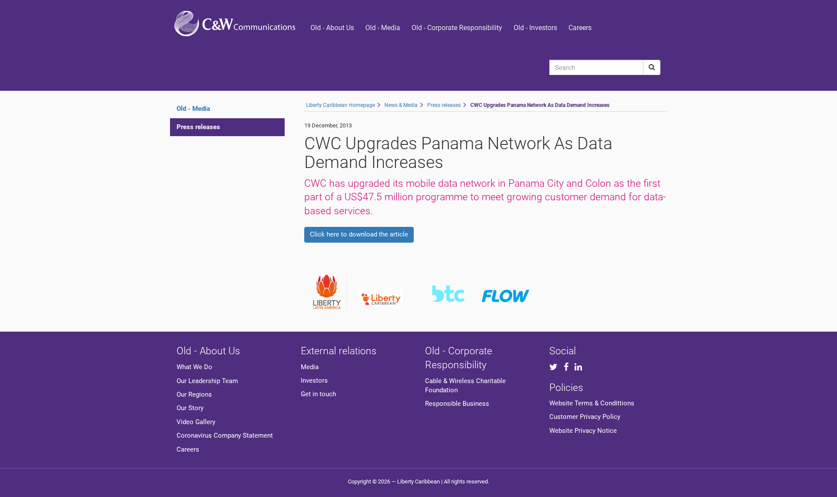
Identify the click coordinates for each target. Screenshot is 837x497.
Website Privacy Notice (583, 431)
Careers (580, 28)
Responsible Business (457, 404)
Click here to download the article (359, 234)
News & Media (401, 105)
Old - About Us (332, 28)
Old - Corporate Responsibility (457, 28)
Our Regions (194, 394)
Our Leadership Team (207, 381)
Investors (314, 380)
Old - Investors (535, 28)
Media (310, 367)
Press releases (198, 127)
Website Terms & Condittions (591, 403)
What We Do (194, 367)
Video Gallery (196, 422)
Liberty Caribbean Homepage (340, 105)
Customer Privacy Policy (584, 417)
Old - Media (382, 28)
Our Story (190, 408)
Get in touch (318, 394)
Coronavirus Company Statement (225, 435)
